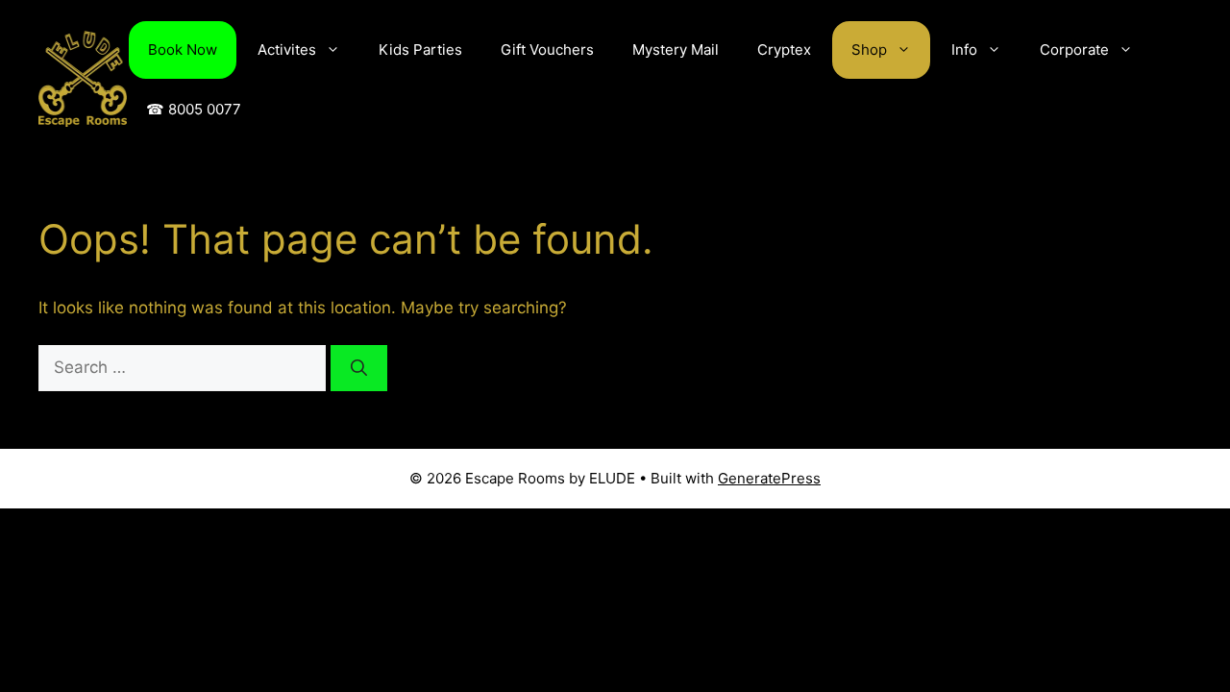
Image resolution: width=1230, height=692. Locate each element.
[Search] (359, 368)
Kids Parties (420, 49)
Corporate (1074, 49)
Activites (287, 49)
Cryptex (784, 49)
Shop (869, 49)
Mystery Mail (675, 49)
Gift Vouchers (547, 49)
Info (964, 49)
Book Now (182, 49)
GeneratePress (769, 478)
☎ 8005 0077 (193, 109)
